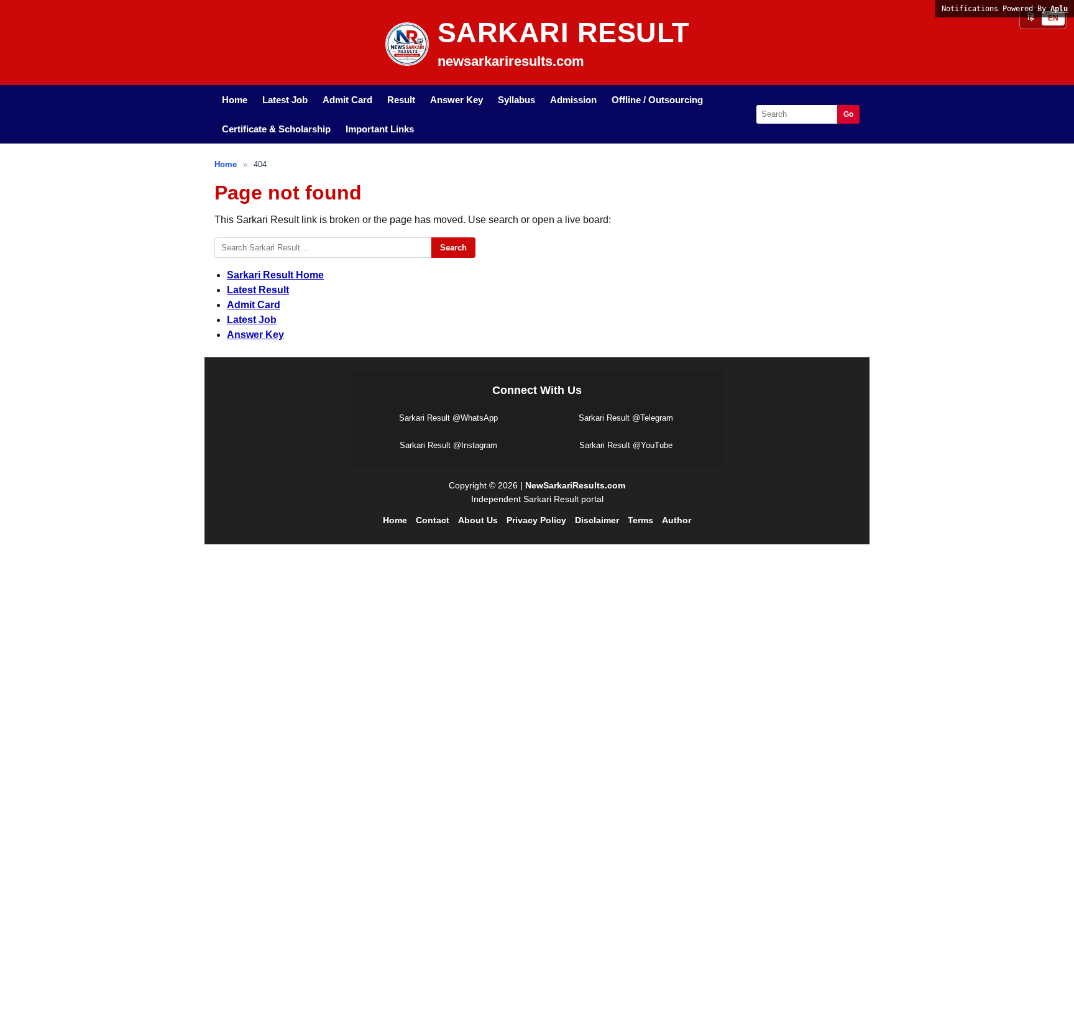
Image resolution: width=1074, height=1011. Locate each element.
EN (1053, 18)
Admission (573, 99)
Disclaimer (597, 520)
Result (401, 99)
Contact (432, 520)
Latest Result (258, 290)
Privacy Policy (536, 520)
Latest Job (285, 99)
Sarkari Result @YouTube (625, 445)
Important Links (380, 129)
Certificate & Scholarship (276, 129)
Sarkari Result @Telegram (626, 418)
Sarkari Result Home (275, 275)
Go (848, 114)
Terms (640, 520)
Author (676, 520)
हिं (1030, 18)
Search (453, 247)
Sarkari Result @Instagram (448, 445)
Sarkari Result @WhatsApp (448, 418)
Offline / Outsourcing (657, 99)
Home (234, 99)
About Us (478, 520)
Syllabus (516, 99)
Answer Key (456, 99)
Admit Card (347, 99)
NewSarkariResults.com (575, 485)
